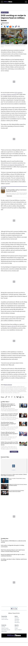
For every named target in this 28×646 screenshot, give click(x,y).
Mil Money (5, 12)
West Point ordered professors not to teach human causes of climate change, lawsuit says (13, 550)
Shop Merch (17, 622)
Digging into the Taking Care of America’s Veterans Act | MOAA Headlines (18, 485)
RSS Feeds (17, 620)
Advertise (3, 626)
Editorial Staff (4, 631)
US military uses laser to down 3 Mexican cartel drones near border (14, 559)
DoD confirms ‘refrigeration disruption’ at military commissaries (12, 546)
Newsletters (17, 619)
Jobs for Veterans (18, 629)
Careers (16, 628)
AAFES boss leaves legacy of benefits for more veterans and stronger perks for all (8, 405)
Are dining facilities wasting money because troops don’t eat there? (16, 190)
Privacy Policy (4, 617)
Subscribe (17, 617)
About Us (16, 626)
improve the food (11, 326)
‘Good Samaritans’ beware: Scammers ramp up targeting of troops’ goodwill (8, 424)
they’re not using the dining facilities (13, 165)
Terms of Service (4, 619)
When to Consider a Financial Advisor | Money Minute (17, 479)
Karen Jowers (5, 22)
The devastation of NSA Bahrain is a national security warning (13, 541)
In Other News (5, 401)
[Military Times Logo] (8, 1)
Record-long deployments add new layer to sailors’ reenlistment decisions (13, 555)
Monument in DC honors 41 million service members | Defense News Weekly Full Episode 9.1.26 (14, 475)
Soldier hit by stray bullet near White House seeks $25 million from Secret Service (9, 443)
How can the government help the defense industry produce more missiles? (16, 491)
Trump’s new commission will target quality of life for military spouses (9, 414)
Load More (14, 451)
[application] (14, 466)
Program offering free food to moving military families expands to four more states (9, 433)
